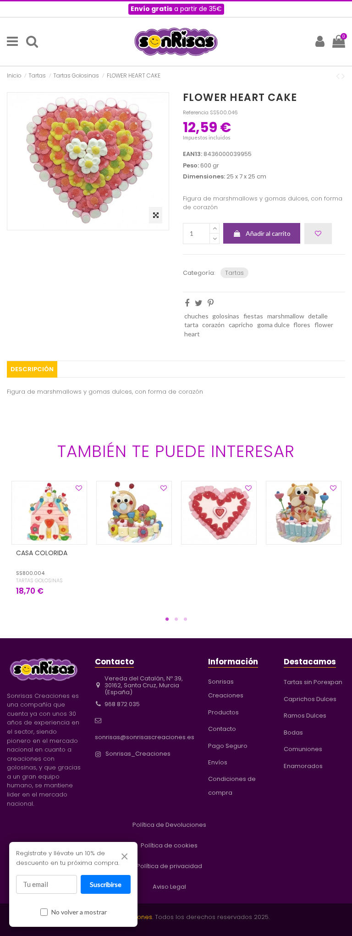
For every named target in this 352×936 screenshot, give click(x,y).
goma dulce (273, 325)
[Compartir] (187, 303)
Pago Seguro (228, 745)
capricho (241, 325)
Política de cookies (169, 845)
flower (323, 325)
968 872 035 (122, 704)
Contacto (222, 728)
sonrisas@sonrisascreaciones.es (144, 737)
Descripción (32, 369)
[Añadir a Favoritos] (318, 233)
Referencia (196, 112)
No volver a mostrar (79, 912)
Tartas (234, 272)
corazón (213, 325)
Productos (223, 712)
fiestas (253, 316)
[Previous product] (338, 75)
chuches (196, 316)
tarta (191, 325)
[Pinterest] (211, 303)
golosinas (225, 316)
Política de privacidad (169, 866)
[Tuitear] (199, 303)
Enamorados (303, 766)
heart (192, 334)
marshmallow (285, 316)
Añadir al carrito (268, 233)
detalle (318, 316)
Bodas (293, 732)
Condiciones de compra (232, 785)
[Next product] (343, 75)
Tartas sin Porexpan (313, 682)
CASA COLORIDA (41, 552)
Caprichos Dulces (310, 699)
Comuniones (303, 749)
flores (301, 325)
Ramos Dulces (305, 715)
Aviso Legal (169, 886)
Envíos (217, 762)
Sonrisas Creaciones (225, 688)
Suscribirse (105, 884)
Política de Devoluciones (169, 824)
